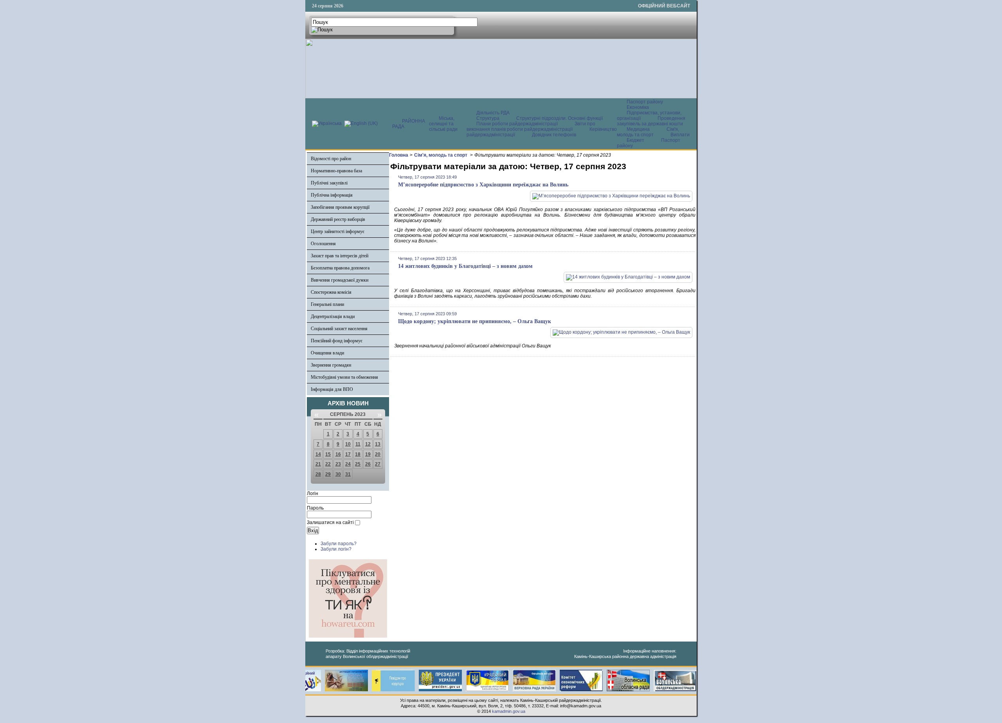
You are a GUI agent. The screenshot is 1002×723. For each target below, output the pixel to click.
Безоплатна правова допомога (340, 268)
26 (368, 464)
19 (368, 454)
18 (357, 454)
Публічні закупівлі (329, 183)
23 (338, 464)
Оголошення (323, 243)
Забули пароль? (339, 543)
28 (318, 474)
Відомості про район (331, 158)
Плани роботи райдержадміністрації (517, 124)
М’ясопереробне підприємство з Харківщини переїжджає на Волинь (483, 185)
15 (328, 454)
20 (377, 454)
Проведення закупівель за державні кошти (651, 121)
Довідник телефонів (554, 134)
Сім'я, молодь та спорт (648, 132)
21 (318, 464)
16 (338, 454)
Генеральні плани (327, 304)
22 (328, 464)
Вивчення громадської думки (339, 280)
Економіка (638, 107)
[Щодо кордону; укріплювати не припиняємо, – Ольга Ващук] (621, 332)
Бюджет (636, 140)
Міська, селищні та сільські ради (443, 124)
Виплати (680, 134)
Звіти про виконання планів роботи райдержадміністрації (531, 126)
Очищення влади (327, 353)
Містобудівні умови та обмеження (344, 377)
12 (368, 444)
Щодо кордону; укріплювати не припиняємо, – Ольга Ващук (474, 321)
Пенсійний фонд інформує (336, 340)
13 (377, 444)
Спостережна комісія (331, 292)
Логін (312, 493)
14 (318, 454)
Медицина (639, 129)
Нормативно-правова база (336, 171)
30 (338, 474)
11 (357, 444)
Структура (487, 118)
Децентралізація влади (333, 316)
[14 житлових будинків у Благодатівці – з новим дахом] (628, 277)
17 (348, 454)
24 (348, 464)
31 (348, 474)
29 (328, 474)
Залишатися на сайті (330, 522)
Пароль (315, 508)
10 (348, 444)
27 (377, 464)
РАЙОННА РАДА (408, 123)
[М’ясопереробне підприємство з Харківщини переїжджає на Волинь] (611, 196)
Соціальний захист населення (339, 328)
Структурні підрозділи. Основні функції (559, 118)
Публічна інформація (332, 195)
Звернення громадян (331, 365)
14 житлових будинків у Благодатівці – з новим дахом (465, 266)
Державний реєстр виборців (338, 219)
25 (357, 464)
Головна (398, 155)
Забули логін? (336, 549)
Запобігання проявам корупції (340, 207)
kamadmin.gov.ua (508, 711)
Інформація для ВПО (332, 389)
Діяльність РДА (493, 113)
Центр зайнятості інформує (337, 231)
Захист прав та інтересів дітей (339, 255)
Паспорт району (645, 102)
